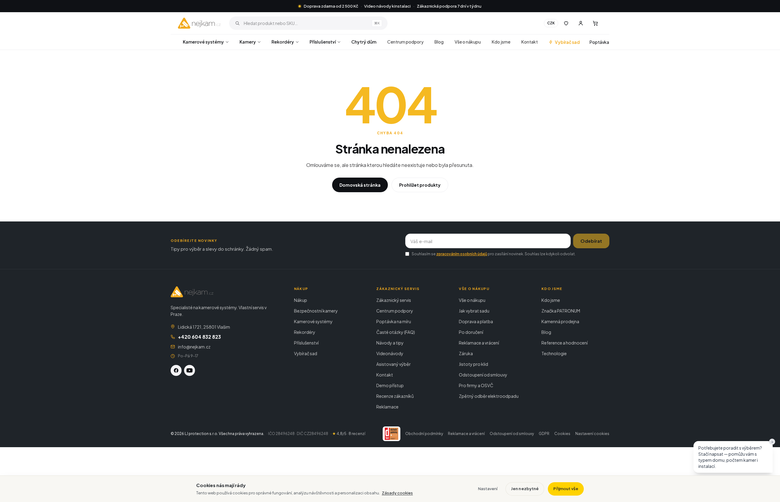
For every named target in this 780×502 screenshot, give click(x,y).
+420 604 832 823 (199, 337)
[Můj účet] (580, 23)
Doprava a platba (476, 321)
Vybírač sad (567, 42)
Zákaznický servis (393, 300)
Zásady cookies (397, 492)
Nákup (300, 300)
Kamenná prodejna (560, 321)
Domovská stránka (360, 185)
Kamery (247, 41)
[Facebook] (176, 370)
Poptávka (599, 42)
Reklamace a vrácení (479, 342)
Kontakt (529, 41)
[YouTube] (189, 370)
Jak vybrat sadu (474, 310)
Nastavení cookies (592, 433)
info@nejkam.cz (194, 346)
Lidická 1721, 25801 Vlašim (204, 327)
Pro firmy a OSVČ (476, 385)
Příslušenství (323, 41)
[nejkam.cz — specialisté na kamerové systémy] (199, 23)
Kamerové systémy (203, 41)
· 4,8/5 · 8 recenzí (348, 433)
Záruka (466, 353)
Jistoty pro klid (473, 364)
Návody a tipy (390, 342)
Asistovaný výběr (393, 364)
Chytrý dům (363, 41)
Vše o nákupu (468, 41)
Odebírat (591, 241)
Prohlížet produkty (420, 185)
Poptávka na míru (393, 321)
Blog (439, 41)
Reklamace (387, 406)
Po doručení (471, 332)
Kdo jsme (501, 41)
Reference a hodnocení (564, 342)
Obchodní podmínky (424, 433)
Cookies (562, 433)
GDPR (544, 433)
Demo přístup (390, 385)
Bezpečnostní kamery (316, 310)
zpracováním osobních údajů (461, 254)
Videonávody (389, 353)
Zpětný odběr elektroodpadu (489, 396)
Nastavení (488, 488)
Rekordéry (282, 41)
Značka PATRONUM (560, 310)
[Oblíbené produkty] (566, 23)
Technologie (554, 353)
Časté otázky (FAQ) (395, 332)
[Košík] (595, 23)
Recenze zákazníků (395, 396)
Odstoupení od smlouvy (483, 374)
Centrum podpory (405, 41)
